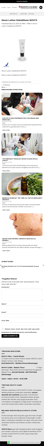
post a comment (26, 82)
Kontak (14, 7)
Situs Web (5, 320)
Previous (6, 85)
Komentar (6, 287)
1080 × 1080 (26, 24)
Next (4, 87)
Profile (4, 7)
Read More (6, 130)
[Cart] (40, 7)
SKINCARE (23, 14)
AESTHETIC (13, 14)
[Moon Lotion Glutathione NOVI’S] (22, 49)
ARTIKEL (31, 14)
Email (4, 312)
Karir (9, 7)
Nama (4, 304)
